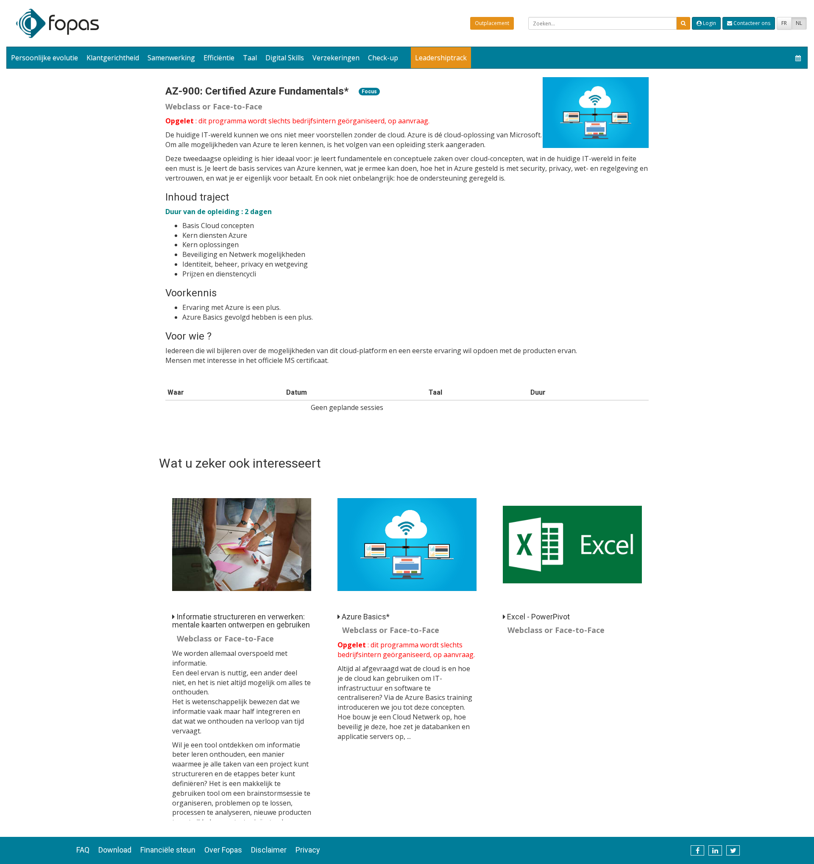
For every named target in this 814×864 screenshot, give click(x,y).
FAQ (82, 849)
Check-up (383, 57)
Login (709, 23)
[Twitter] (733, 850)
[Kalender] (798, 57)
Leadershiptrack (441, 57)
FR (784, 23)
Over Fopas (223, 849)
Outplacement (492, 23)
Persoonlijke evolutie (44, 57)
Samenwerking (171, 57)
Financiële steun (167, 849)
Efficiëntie (219, 57)
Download (114, 849)
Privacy (307, 849)
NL (799, 23)
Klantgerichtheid (112, 57)
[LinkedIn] (715, 850)
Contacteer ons (751, 23)
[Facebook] (697, 850)
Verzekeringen (336, 57)
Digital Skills (284, 57)
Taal (250, 57)
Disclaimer (269, 849)
